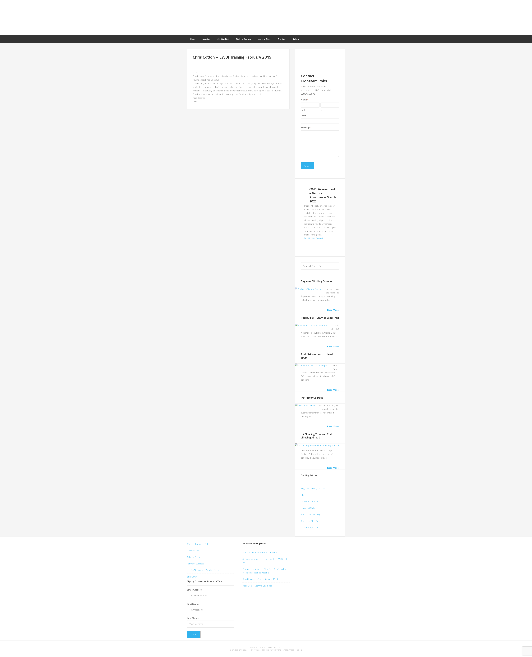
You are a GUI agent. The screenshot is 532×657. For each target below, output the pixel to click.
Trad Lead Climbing (310, 521)
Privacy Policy (193, 557)
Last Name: (193, 618)
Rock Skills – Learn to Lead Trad (320, 318)
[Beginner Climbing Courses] (309, 289)
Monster (253, 650)
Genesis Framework (272, 650)
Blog (303, 495)
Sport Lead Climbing (310, 514)
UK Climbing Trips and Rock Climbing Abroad (317, 436)
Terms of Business (195, 563)
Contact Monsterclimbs (198, 544)
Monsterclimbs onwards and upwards (260, 552)
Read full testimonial (313, 238)
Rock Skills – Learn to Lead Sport (317, 356)
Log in (299, 650)
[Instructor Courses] (305, 405)
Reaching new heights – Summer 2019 (260, 579)
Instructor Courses (312, 397)
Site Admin (192, 576)
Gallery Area (193, 550)
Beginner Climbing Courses (316, 281)
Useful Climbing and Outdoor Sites (203, 570)
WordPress (288, 650)
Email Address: (194, 589)
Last (322, 110)
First (303, 110)
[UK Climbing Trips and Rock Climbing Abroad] (317, 445)
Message (306, 127)
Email (304, 115)
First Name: (193, 603)
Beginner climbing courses (313, 488)
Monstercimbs (275, 647)
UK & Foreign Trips (309, 527)
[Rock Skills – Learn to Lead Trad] (311, 325)
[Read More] (333, 309)
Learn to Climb (308, 508)
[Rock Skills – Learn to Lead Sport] (311, 365)
